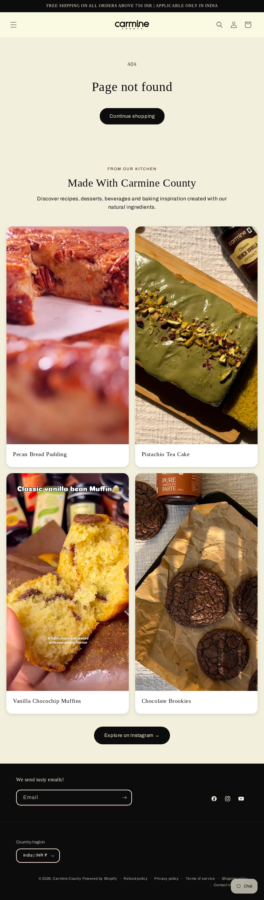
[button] (13, 25)
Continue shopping (132, 116)
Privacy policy (166, 878)
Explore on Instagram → (132, 735)
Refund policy (135, 878)
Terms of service (200, 878)
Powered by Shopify (99, 878)
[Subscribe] (124, 797)
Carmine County (67, 878)
